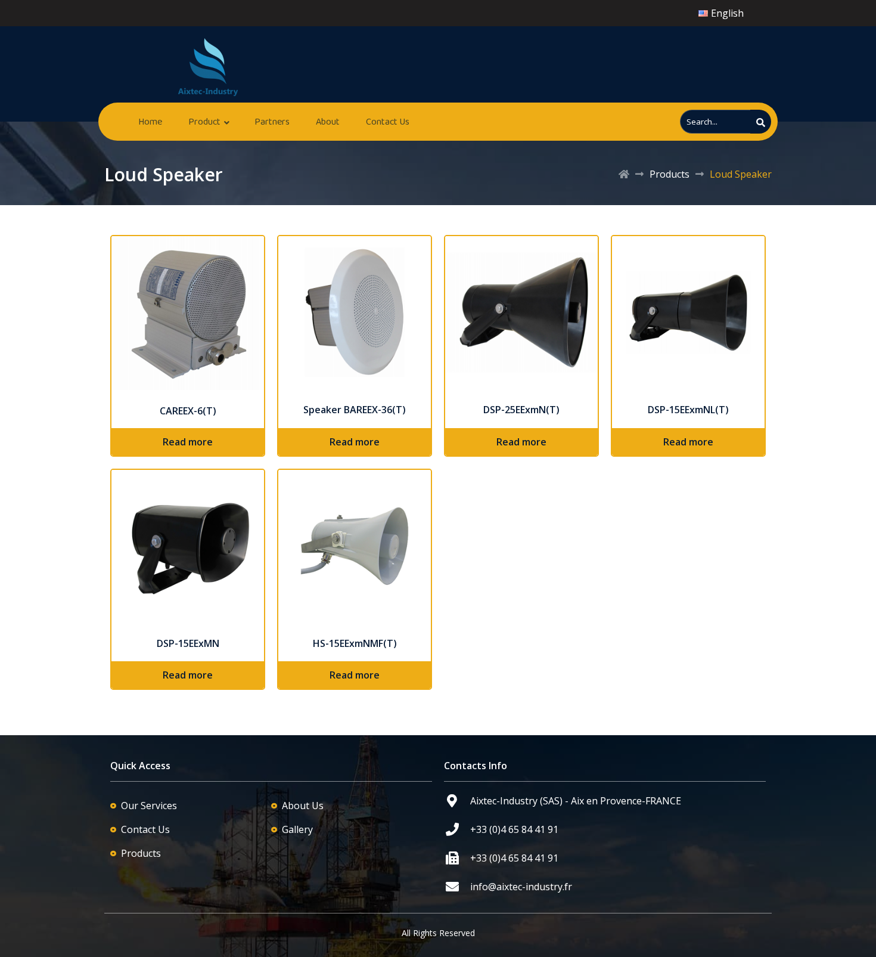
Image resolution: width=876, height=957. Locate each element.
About (328, 121)
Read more (188, 441)
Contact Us (387, 121)
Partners (272, 121)
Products (669, 174)
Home (150, 121)
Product (204, 121)
